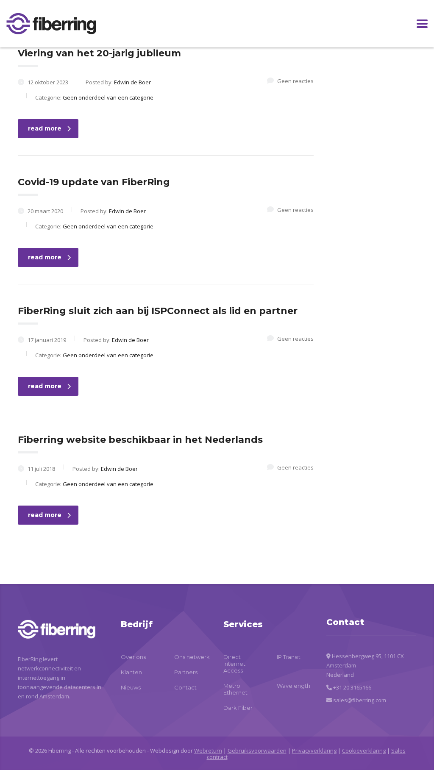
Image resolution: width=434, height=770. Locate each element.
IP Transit (288, 656)
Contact (185, 687)
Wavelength (293, 685)
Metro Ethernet (235, 689)
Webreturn (208, 750)
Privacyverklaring (314, 750)
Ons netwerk (192, 656)
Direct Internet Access (234, 663)
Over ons (133, 656)
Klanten (131, 672)
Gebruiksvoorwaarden (257, 750)
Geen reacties (295, 81)
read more (44, 128)
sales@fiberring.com (359, 700)
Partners (186, 672)
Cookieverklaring (364, 750)
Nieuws (131, 687)
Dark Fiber (238, 707)
